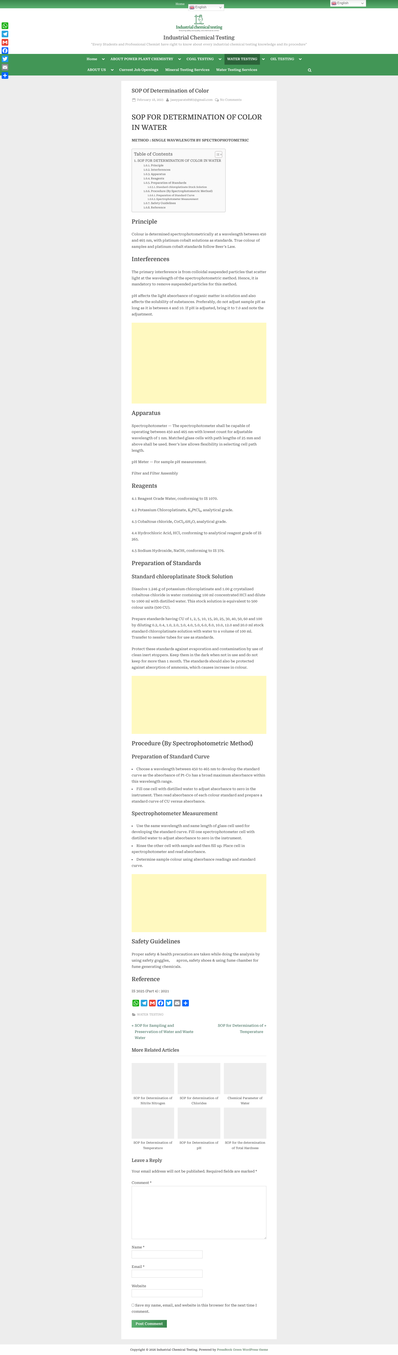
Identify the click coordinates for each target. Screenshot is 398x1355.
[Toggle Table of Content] (216, 154)
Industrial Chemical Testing (199, 38)
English (200, 7)
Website (139, 1286)
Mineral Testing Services (187, 70)
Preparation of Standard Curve (175, 195)
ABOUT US (96, 70)
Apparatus (158, 174)
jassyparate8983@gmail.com (191, 100)
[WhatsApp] (5, 26)
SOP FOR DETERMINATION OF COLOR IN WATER (179, 161)
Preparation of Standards (168, 182)
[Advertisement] (199, 363)
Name (138, 1247)
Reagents (157, 178)
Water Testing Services (236, 70)
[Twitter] (5, 59)
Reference (158, 207)
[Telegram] (5, 34)
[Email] (5, 67)
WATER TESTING (242, 59)
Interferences (160, 169)
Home (180, 4)
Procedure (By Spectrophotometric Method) (182, 191)
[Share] (5, 75)
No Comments (230, 100)
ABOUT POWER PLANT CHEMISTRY (141, 59)
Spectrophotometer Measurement (177, 199)
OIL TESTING (282, 59)
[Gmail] (5, 42)
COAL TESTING (200, 59)
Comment (142, 1183)
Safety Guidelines (163, 203)
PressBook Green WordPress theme (242, 1349)
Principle (157, 165)
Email (138, 1267)
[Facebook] (5, 50)
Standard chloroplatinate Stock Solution (181, 187)
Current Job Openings (138, 70)
